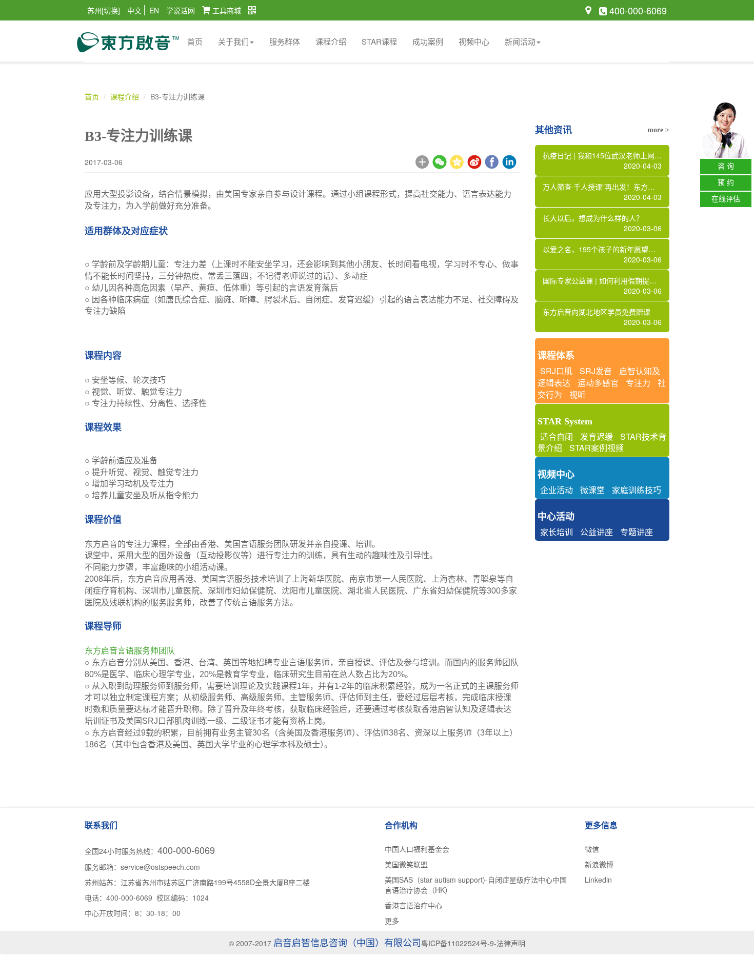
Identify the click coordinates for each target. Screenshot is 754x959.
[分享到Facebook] (492, 162)
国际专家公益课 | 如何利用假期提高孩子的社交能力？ (606, 285)
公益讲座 (596, 532)
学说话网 (180, 10)
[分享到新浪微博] (474, 162)
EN (154, 10)
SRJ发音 (596, 371)
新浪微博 (599, 864)
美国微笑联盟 (406, 864)
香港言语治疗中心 (413, 905)
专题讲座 (636, 532)
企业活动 (556, 490)
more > (658, 130)
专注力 (638, 383)
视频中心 (474, 41)
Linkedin (598, 879)
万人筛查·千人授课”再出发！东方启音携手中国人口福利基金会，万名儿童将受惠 (606, 191)
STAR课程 (379, 41)
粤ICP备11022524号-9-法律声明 (473, 943)
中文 (134, 10)
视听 (577, 394)
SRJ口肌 (556, 371)
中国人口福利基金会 (417, 849)
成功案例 (427, 41)
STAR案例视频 (596, 448)
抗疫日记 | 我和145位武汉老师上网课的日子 (606, 160)
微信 (592, 849)
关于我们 (233, 41)
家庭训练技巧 (636, 490)
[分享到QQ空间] (457, 162)
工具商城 (226, 10)
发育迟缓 (596, 436)
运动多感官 (598, 383)
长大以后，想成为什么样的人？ (602, 223)
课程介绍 (330, 41)
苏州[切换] (103, 10)
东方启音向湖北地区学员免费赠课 (602, 317)
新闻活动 (520, 41)
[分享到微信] (439, 162)
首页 (195, 41)
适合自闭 (556, 436)
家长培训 (556, 532)
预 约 (726, 183)
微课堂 (592, 490)
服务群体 (284, 41)
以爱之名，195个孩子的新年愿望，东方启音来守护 (606, 254)
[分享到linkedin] (509, 162)
